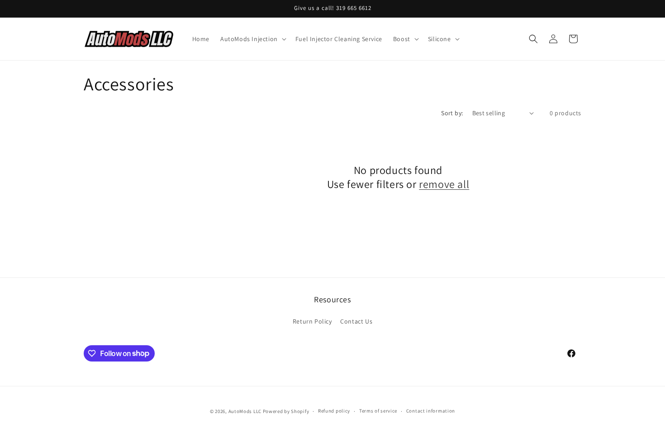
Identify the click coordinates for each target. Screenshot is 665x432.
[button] (252, 38)
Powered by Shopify (286, 411)
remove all (444, 184)
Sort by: (452, 113)
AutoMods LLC (244, 411)
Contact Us (356, 321)
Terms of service (378, 411)
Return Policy (312, 321)
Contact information (430, 411)
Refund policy (334, 411)
